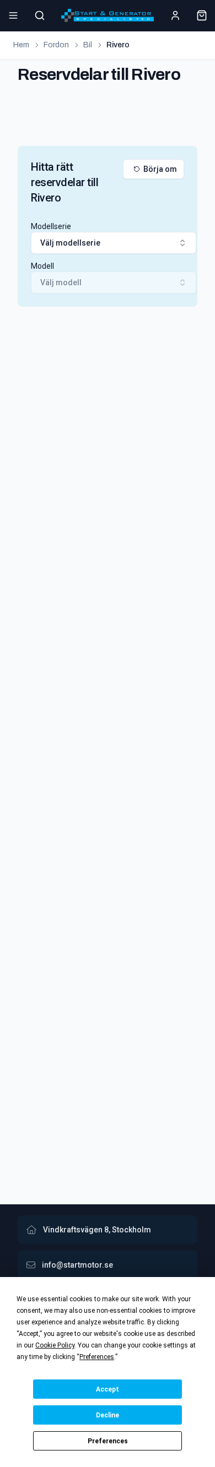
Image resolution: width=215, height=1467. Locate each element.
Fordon (56, 45)
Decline (107, 1415)
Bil (87, 45)
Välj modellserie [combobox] (70, 242)
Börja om (160, 169)
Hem (21, 45)
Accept (107, 1389)
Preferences (108, 1441)
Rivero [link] (118, 45)
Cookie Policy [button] (54, 1345)
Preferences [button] (96, 1357)
